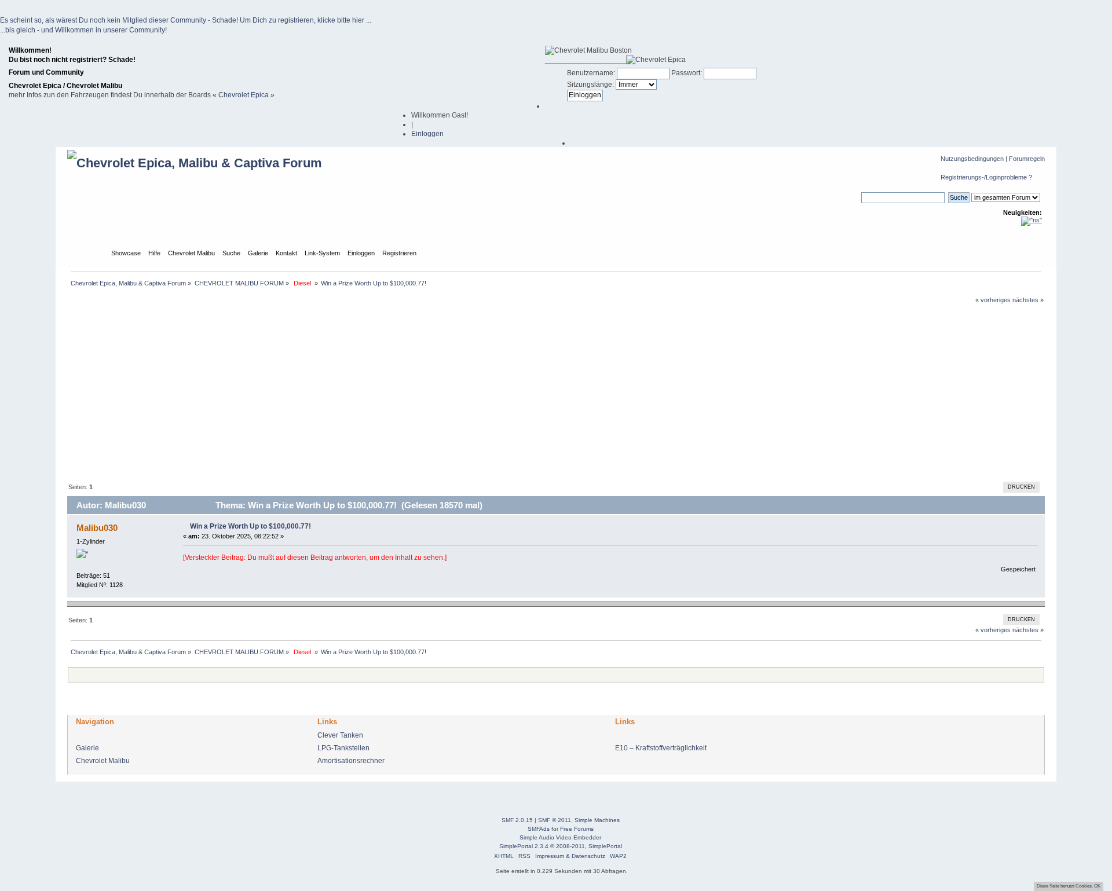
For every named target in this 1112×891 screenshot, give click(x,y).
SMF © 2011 (554, 820)
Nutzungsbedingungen (972, 158)
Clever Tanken (340, 735)
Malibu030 (97, 528)
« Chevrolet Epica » (244, 95)
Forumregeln (1027, 158)
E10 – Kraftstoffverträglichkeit (661, 748)
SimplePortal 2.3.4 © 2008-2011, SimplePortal (560, 846)
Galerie (87, 748)
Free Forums (577, 829)
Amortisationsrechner (351, 761)
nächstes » (1028, 299)
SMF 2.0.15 (517, 820)
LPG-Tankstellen (343, 748)
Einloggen (427, 134)
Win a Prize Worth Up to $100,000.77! (250, 526)
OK (1097, 886)
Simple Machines (597, 820)
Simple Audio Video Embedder (560, 837)
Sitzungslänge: (590, 84)
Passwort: (686, 73)
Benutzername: (591, 73)
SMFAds (539, 829)
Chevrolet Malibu (103, 761)
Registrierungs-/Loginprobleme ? (986, 177)
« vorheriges (993, 299)
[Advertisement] (556, 392)
